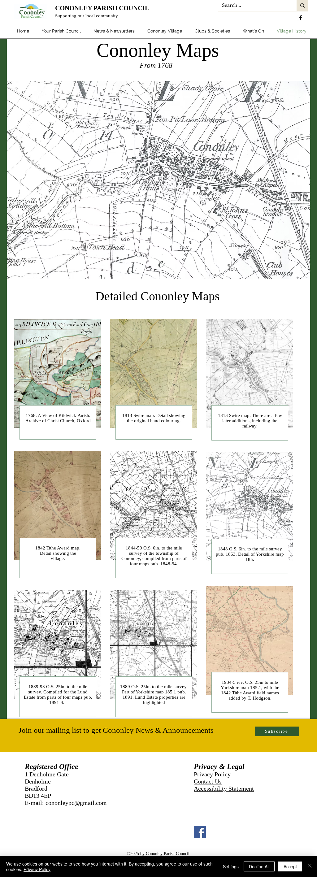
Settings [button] (231, 866)
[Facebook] (200, 832)
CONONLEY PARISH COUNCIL (102, 8)
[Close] (309, 866)
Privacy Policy (212, 774)
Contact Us (208, 781)
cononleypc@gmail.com (76, 802)
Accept (290, 866)
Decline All (259, 866)
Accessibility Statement (224, 788)
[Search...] (302, 5)
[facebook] (300, 18)
